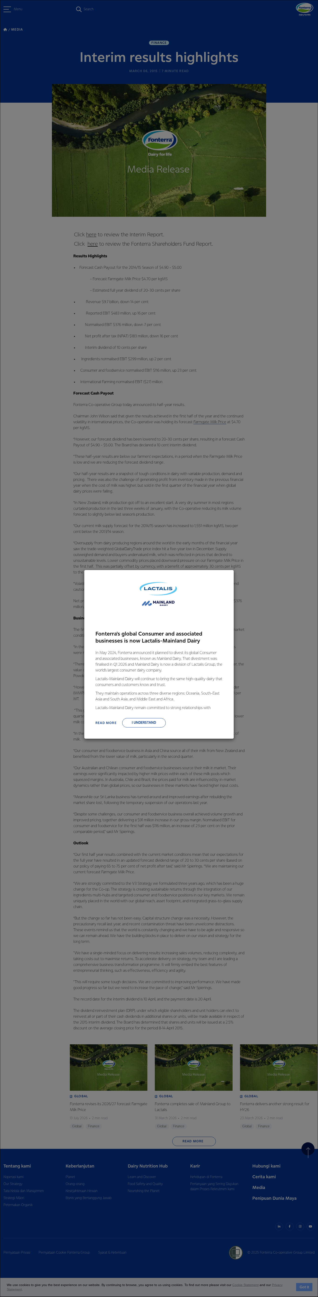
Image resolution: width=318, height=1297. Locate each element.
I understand (144, 722)
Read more (106, 723)
